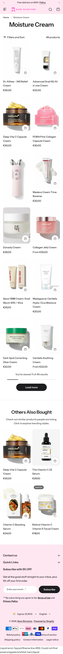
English (43, 614)
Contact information (33, 639)
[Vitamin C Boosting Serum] (17, 502)
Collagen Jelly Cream (45, 247)
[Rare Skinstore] (23, 9)
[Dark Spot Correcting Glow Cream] (16, 336)
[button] (4, 2)
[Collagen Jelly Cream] (46, 225)
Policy (42, 2)
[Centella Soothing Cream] (46, 336)
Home (6, 17)
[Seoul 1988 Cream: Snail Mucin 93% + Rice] (16, 277)
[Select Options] (55, 238)
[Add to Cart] (25, 72)
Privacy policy (30, 634)
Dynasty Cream (12, 247)
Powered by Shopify (44, 621)
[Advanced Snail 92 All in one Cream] (46, 59)
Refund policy (13, 634)
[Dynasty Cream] (16, 225)
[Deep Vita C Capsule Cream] (16, 115)
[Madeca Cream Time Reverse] (46, 170)
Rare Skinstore (25, 621)
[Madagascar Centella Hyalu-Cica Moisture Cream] (46, 277)
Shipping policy (12, 639)
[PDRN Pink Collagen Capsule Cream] (46, 115)
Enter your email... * (16, 589)
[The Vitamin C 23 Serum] (46, 447)
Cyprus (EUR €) (25, 614)
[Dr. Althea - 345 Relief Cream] (16, 59)
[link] (16, 177)
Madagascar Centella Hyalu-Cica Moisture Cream (45, 302)
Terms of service (48, 634)
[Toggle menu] (5, 9)
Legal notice (52, 639)
